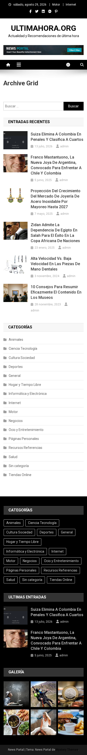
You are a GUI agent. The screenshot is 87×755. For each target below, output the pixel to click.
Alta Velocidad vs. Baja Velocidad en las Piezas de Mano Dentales (55, 263)
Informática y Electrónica (28, 394)
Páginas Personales (24, 439)
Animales (16, 340)
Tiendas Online (20, 475)
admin (64, 146)
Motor (56, 4)
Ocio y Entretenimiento (26, 430)
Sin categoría (19, 466)
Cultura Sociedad (22, 358)
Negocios (16, 421)
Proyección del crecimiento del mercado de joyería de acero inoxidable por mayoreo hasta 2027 (55, 199)
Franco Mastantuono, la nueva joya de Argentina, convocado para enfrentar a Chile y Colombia (56, 165)
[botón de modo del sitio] (70, 64)
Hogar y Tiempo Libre (25, 385)
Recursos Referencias (25, 448)
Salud (13, 457)
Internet (71, 4)
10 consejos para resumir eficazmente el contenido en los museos (56, 292)
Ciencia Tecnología (23, 348)
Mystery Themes (67, 749)
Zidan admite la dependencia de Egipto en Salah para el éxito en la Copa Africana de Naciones (55, 233)
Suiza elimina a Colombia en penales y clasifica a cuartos (57, 137)
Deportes (16, 367)
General (15, 376)
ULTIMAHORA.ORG (43, 28)
